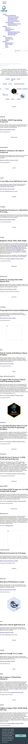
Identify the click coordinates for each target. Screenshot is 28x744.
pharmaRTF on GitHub (12, 501)
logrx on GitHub (10, 395)
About (4, 36)
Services (5, 14)
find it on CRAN (14, 160)
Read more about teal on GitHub (6, 632)
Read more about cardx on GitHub (7, 189)
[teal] (22, 96)
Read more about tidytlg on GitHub (7, 661)
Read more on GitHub (4, 160)
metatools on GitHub (11, 473)
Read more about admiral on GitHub (7, 129)
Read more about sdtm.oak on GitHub (8, 589)
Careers (4, 1)
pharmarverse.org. (9, 525)
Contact (4, 3)
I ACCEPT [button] (21, 735)
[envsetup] (22, 86)
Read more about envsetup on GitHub (8, 318)
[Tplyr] (14, 101)
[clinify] (11, 86)
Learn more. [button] (5, 741)
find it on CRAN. (21, 473)
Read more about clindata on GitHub (7, 219)
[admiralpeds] (14, 81)
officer (19, 246)
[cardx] (19, 81)
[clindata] (5, 86)
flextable (14, 246)
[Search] (3, 48)
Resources (5, 41)
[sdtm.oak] (17, 96)
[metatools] (19, 91)
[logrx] (8, 91)
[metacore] (14, 91)
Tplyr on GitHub (11, 692)
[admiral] (8, 81)
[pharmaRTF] (25, 91)
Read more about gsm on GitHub (7, 363)
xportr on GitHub (10, 723)
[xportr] (19, 101)
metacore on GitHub (11, 441)
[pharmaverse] (5, 96)
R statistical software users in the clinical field (18, 75)
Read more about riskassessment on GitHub (9, 560)
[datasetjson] (17, 86)
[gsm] (3, 91)
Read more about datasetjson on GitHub (8, 289)
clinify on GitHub (10, 258)
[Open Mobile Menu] (0, 54)
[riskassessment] (11, 96)
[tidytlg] (8, 101)
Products (5, 26)
